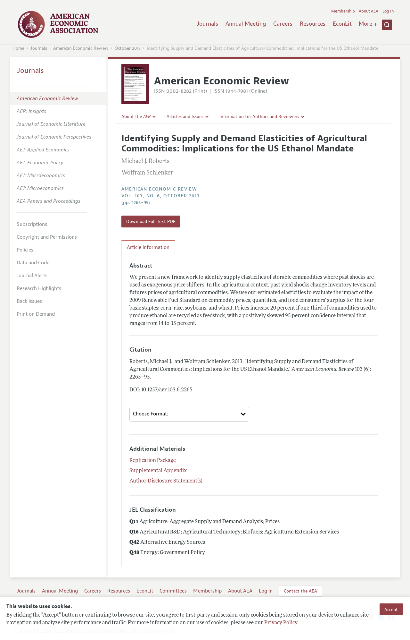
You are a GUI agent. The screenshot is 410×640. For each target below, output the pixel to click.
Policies (25, 250)
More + (368, 23)
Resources (312, 23)
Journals (207, 23)
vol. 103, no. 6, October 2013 (160, 196)
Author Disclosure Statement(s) (165, 481)
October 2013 (128, 48)
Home (18, 48)
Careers (282, 23)
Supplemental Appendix (158, 471)
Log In (388, 11)
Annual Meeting (246, 23)
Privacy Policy (280, 623)
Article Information (148, 247)
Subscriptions (32, 224)
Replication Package (152, 460)
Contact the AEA (300, 591)
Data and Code (33, 263)
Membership (343, 11)
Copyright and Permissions (47, 237)
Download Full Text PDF (150, 221)
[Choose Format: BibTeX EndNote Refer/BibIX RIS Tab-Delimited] (189, 414)
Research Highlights (39, 288)
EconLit (342, 23)
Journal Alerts (32, 275)
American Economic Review (81, 48)
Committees (173, 591)
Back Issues (29, 301)
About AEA (368, 11)
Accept (391, 609)
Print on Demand (36, 314)
